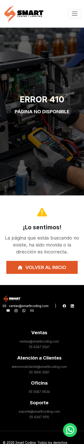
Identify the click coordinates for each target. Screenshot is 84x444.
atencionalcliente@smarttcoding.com (39, 367)
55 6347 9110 (39, 417)
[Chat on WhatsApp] (70, 430)
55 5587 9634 (39, 392)
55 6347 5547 (39, 347)
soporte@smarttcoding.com (39, 411)
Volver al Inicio (45, 267)
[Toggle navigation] (74, 13)
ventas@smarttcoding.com (29, 306)
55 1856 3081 (39, 372)
